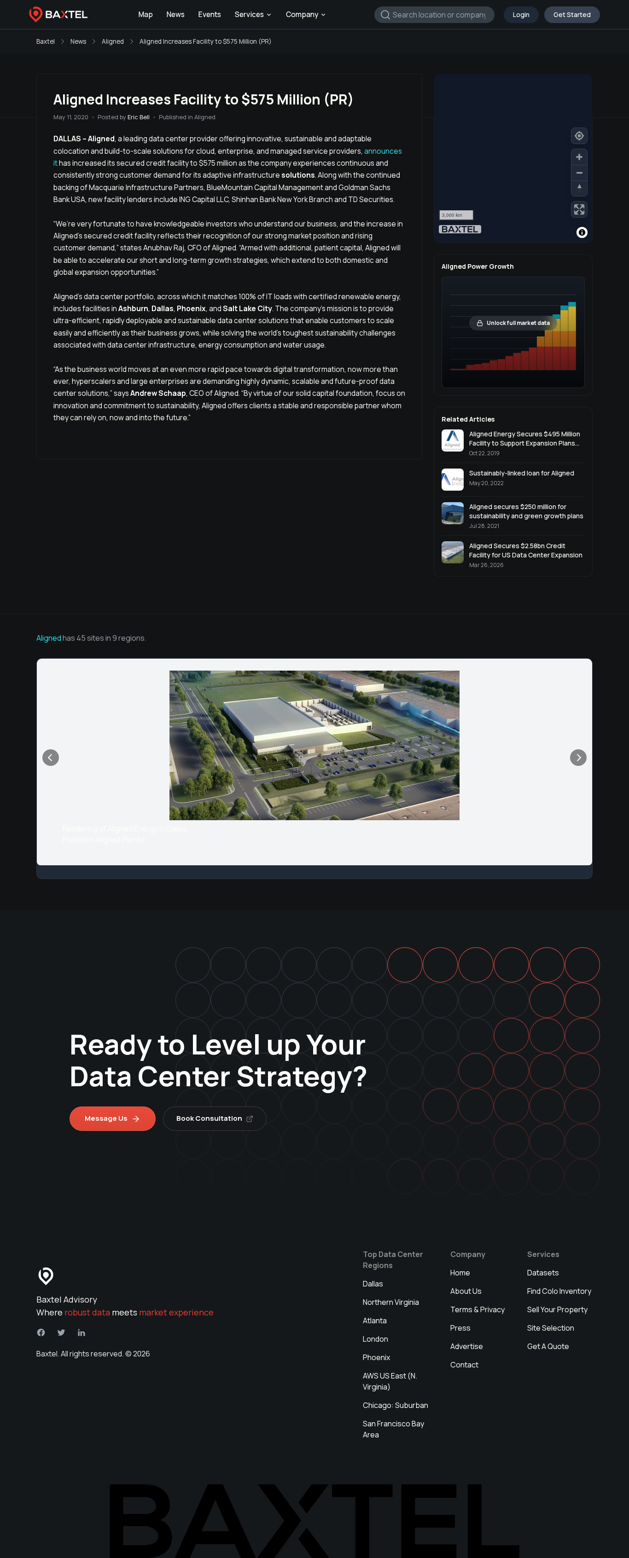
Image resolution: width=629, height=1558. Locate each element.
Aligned (113, 41)
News (176, 14)
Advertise (466, 1346)
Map (146, 14)
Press (460, 1328)
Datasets (543, 1273)
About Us (466, 1291)
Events (209, 14)
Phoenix (376, 1357)
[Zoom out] (579, 172)
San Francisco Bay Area (393, 1429)
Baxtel (45, 41)
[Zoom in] (579, 157)
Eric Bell (139, 117)
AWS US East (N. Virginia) (390, 1381)
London (375, 1339)
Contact (464, 1365)
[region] (513, 158)
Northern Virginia (391, 1302)
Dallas (373, 1284)
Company (302, 14)
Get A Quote (548, 1346)
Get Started (572, 14)
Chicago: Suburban (395, 1405)
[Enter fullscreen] (579, 209)
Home (460, 1273)
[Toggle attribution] (582, 232)
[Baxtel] (58, 14)
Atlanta (375, 1320)
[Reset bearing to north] (579, 188)
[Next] (578, 757)
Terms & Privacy (477, 1309)
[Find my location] (579, 136)
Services (249, 14)
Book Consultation (209, 1118)
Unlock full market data (518, 323)
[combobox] (434, 14)
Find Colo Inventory (559, 1291)
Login (521, 14)
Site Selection (550, 1328)
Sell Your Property (557, 1309)
